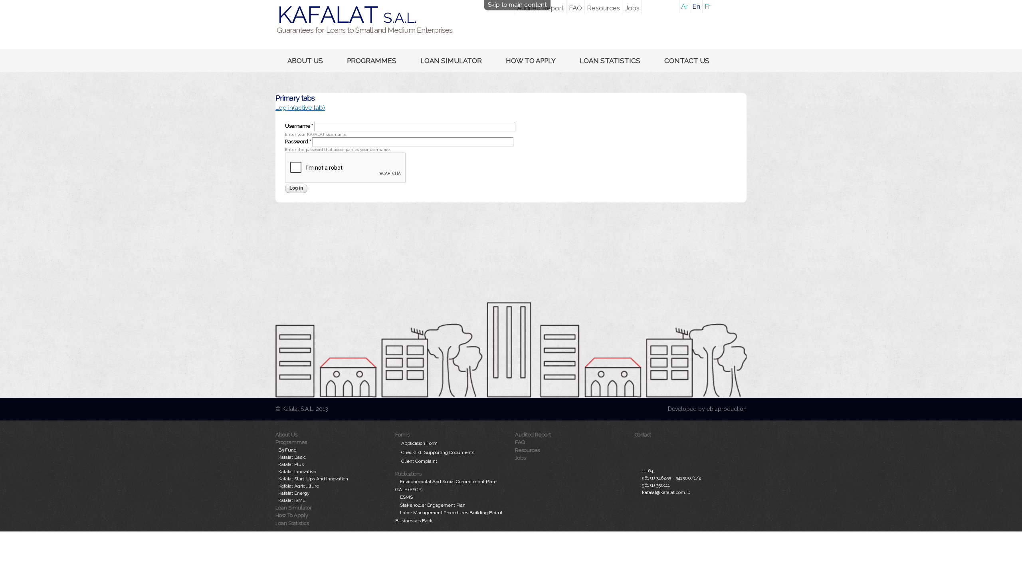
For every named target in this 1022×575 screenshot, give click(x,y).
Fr (708, 6)
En (696, 6)
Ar (684, 6)
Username (299, 126)
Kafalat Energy (294, 493)
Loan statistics (610, 61)
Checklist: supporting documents (437, 452)
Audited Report (533, 435)
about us (305, 61)
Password (298, 142)
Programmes (371, 61)
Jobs (632, 8)
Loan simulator (451, 61)
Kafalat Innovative (297, 471)
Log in (300, 107)
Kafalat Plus (291, 464)
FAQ (575, 8)
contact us (686, 61)
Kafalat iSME (291, 500)
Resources (603, 8)
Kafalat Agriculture (298, 486)
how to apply (531, 61)
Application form (419, 443)
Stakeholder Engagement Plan (432, 505)
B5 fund (287, 450)
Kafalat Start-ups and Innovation (313, 479)
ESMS (406, 497)
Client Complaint (419, 461)
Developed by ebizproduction (707, 409)
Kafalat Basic (292, 457)
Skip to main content (517, 4)
